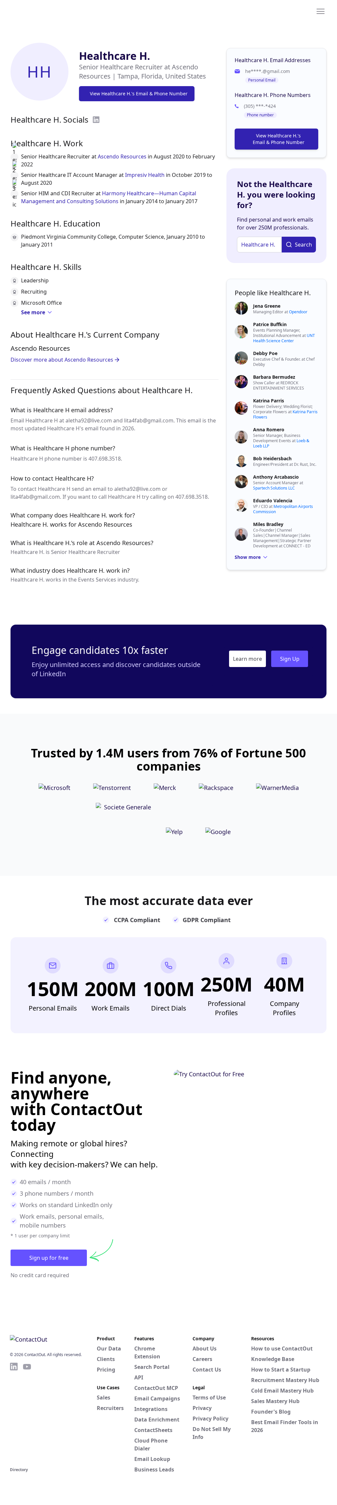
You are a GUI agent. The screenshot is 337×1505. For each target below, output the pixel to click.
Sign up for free (48, 1257)
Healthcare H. (114, 56)
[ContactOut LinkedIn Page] (14, 1414)
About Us (205, 1348)
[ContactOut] (42, 10)
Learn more (247, 658)
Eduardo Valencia (272, 500)
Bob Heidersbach (272, 458)
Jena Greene (266, 306)
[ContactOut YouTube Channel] (27, 1414)
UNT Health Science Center (284, 338)
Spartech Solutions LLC (274, 488)
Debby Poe (265, 353)
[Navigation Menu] (320, 10)
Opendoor (298, 312)
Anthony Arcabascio (276, 477)
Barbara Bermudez (274, 377)
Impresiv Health (145, 175)
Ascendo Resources (122, 156)
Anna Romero (268, 429)
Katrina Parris (268, 400)
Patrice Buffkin (270, 324)
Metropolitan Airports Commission (283, 509)
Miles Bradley (268, 524)
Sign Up (289, 658)
